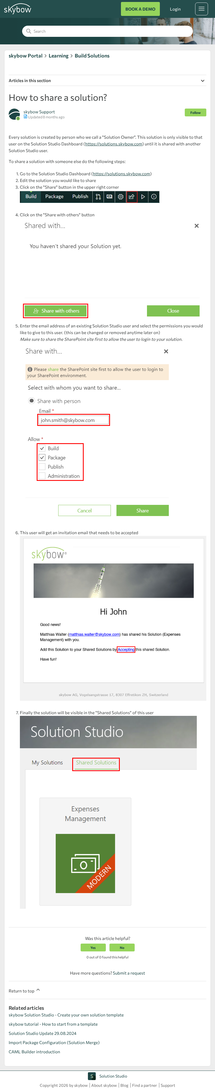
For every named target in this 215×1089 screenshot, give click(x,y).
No (122, 947)
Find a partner (144, 1085)
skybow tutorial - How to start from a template (53, 1023)
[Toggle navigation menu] (201, 9)
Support (168, 1085)
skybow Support (39, 111)
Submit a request (129, 972)
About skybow (104, 1085)
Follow (195, 112)
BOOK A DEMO (140, 8)
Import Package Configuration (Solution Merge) (54, 1042)
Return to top (22, 990)
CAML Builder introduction (34, 1051)
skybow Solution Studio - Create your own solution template (66, 1014)
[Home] (17, 13)
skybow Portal (26, 55)
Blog (124, 1085)
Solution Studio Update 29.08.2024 (42, 1033)
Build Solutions (92, 55)
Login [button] (175, 8)
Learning (59, 55)
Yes (93, 947)
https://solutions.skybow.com (113, 143)
